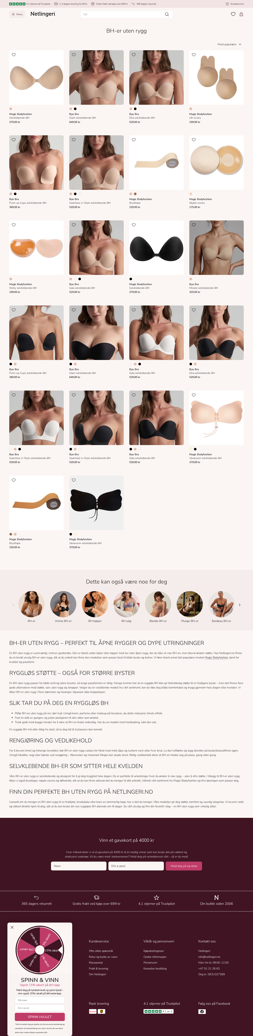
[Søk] (167, 14)
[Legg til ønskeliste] (13, 54)
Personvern (150, 962)
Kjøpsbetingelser (154, 951)
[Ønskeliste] (233, 14)
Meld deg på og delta (184, 866)
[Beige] (10, 108)
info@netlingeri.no (209, 957)
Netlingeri (204, 951)
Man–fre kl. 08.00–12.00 (213, 962)
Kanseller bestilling (155, 968)
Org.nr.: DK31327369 (211, 974)
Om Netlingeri (97, 974)
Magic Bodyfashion (216, 657)
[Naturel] (79, 193)
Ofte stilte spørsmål (101, 951)
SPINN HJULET (40, 1017)
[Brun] (135, 193)
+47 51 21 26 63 (209, 968)
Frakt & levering (98, 968)
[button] (126, 14)
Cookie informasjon (155, 957)
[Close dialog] (12, 927)
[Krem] (190, 449)
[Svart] (75, 108)
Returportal (96, 962)
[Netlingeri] (43, 14)
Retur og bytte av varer (103, 957)
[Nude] (190, 193)
